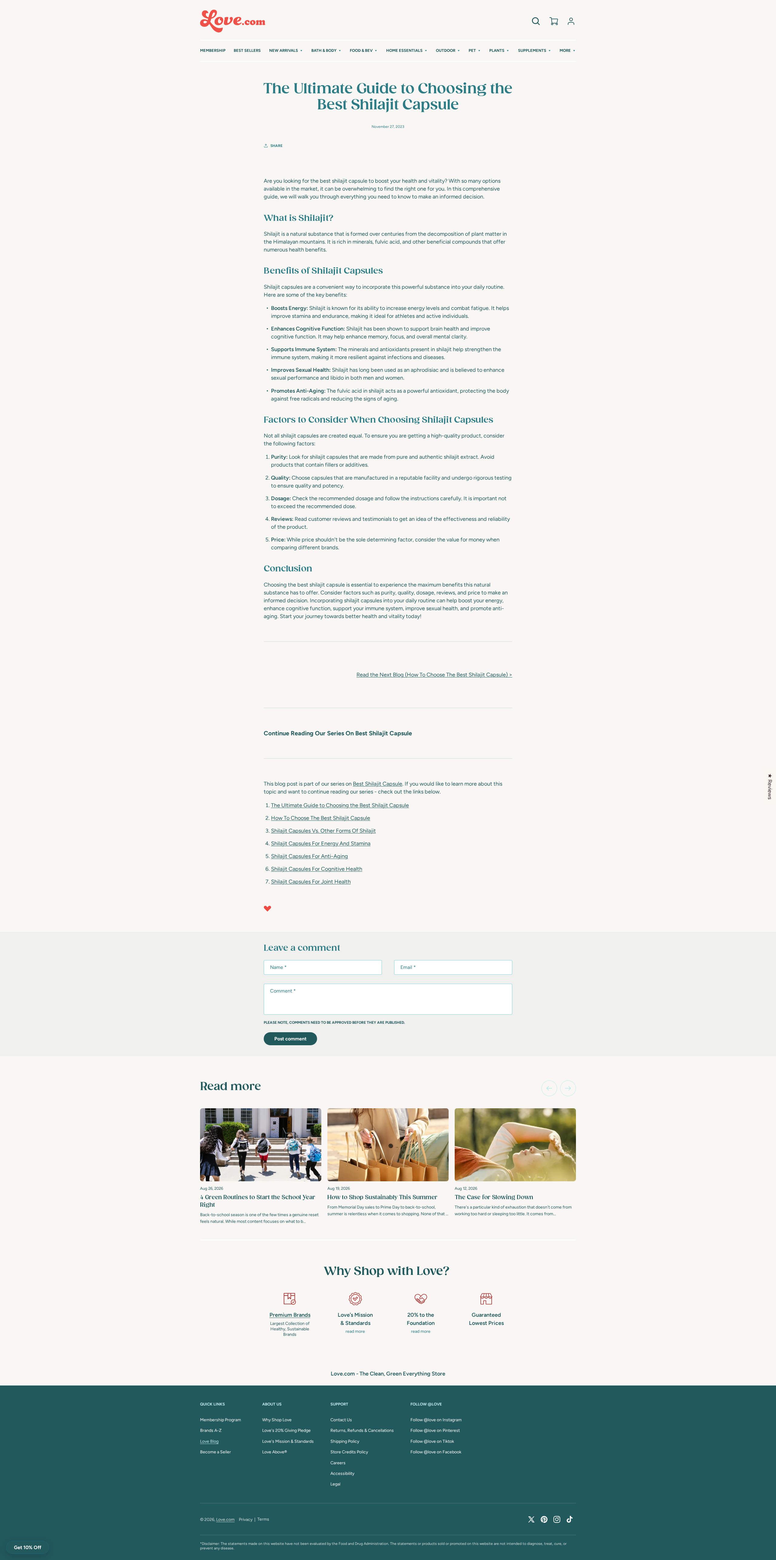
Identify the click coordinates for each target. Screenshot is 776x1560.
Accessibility (342, 1473)
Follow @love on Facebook (435, 1452)
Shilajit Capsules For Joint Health (311, 881)
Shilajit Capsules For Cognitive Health (316, 869)
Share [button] (276, 146)
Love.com (225, 1519)
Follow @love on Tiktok (432, 1441)
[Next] (568, 1088)
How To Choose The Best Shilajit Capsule (320, 818)
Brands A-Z (211, 1430)
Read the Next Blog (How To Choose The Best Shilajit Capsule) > (434, 674)
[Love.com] (232, 21)
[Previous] (549, 1088)
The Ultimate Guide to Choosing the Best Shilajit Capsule (340, 805)
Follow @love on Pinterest (435, 1430)
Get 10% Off (27, 1547)
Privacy (246, 1519)
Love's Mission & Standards (288, 1441)
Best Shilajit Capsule (377, 783)
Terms (263, 1519)
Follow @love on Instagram (436, 1419)
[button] (286, 50)
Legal (335, 1484)
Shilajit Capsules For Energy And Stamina (320, 843)
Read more (230, 1086)
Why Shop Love (277, 1419)
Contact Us (341, 1419)
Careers (338, 1462)
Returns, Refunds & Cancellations (362, 1430)
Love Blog (209, 1441)
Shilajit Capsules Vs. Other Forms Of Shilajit (323, 830)
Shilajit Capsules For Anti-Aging (309, 856)
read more (355, 1331)
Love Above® (274, 1452)
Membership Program (220, 1419)
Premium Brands (289, 1315)
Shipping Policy (344, 1441)
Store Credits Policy (349, 1452)
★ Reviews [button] (770, 786)
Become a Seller (215, 1452)
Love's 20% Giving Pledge (286, 1430)
